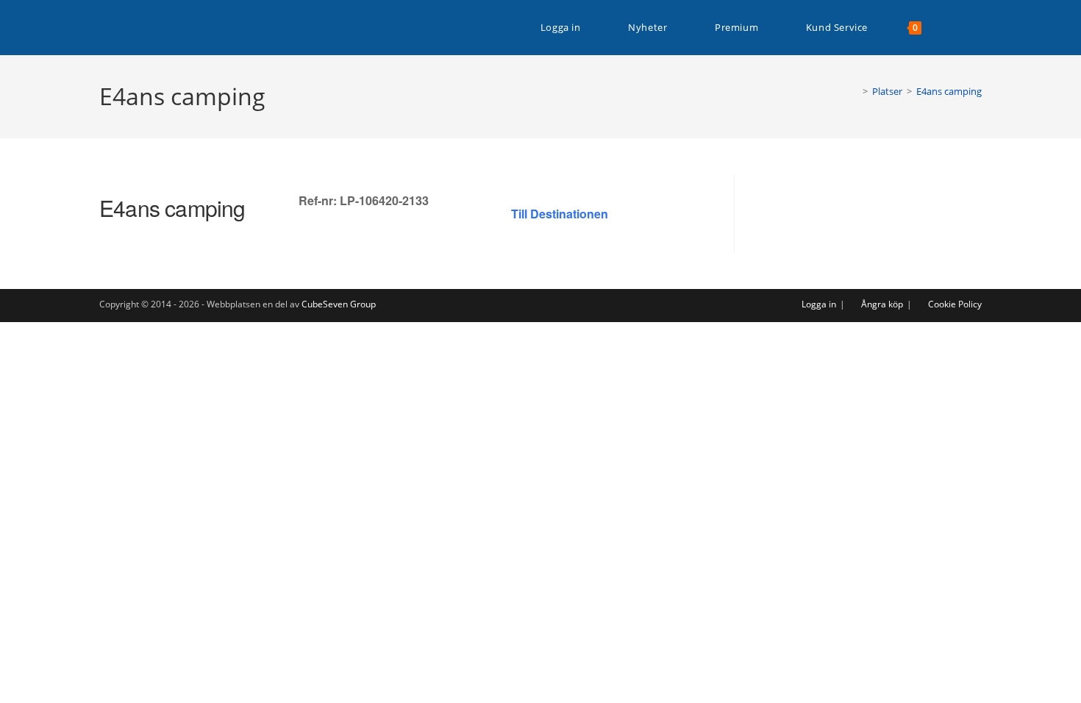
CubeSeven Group (339, 304)
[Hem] (854, 91)
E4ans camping (949, 91)
